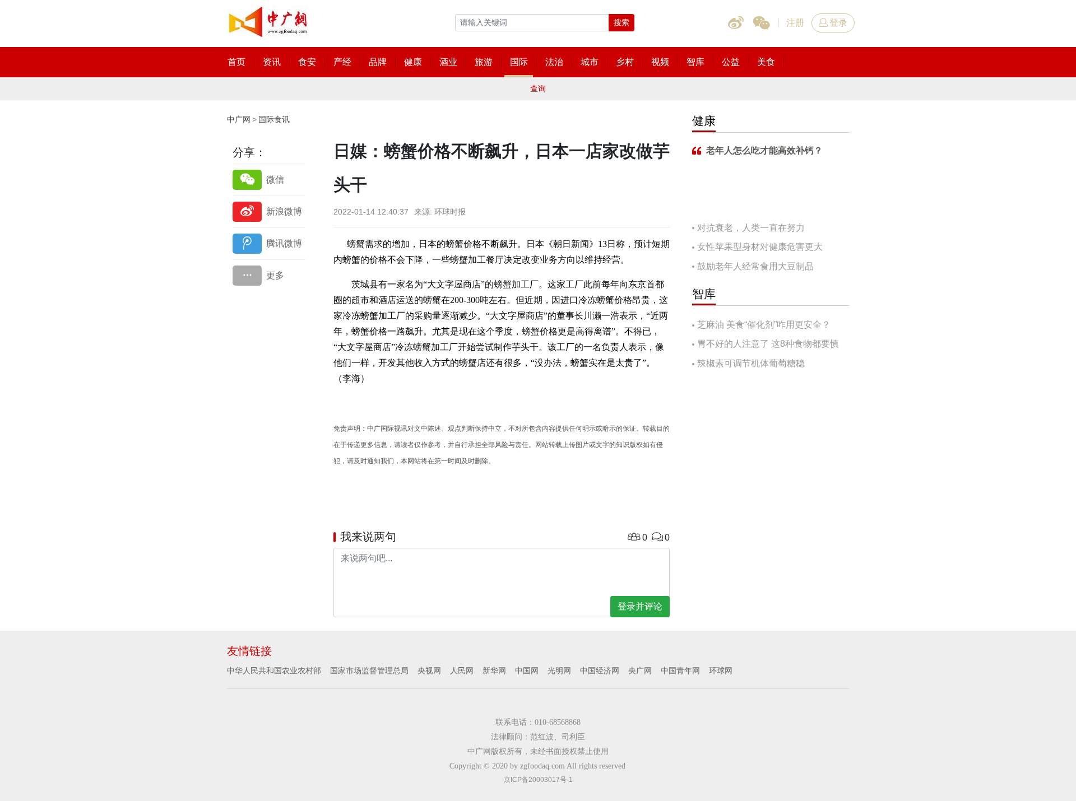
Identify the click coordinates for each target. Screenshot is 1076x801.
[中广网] (269, 19)
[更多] (269, 275)
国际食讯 (274, 119)
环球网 (720, 670)
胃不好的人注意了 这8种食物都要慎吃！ (765, 345)
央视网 (429, 670)
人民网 (462, 670)
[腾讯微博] (269, 243)
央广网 (640, 670)
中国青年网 (680, 670)
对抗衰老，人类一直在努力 (751, 227)
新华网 (494, 670)
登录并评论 (640, 606)
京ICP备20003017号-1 (538, 780)
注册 (795, 22)
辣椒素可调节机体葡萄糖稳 (751, 363)
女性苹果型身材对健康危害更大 (760, 247)
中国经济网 (599, 670)
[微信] (269, 179)
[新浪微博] (269, 211)
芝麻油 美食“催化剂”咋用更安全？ (764, 324)
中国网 (527, 670)
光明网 (559, 670)
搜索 (621, 22)
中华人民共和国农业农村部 (274, 670)
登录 (838, 22)
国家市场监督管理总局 (369, 670)
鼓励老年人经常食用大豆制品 (755, 266)
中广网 (239, 119)
